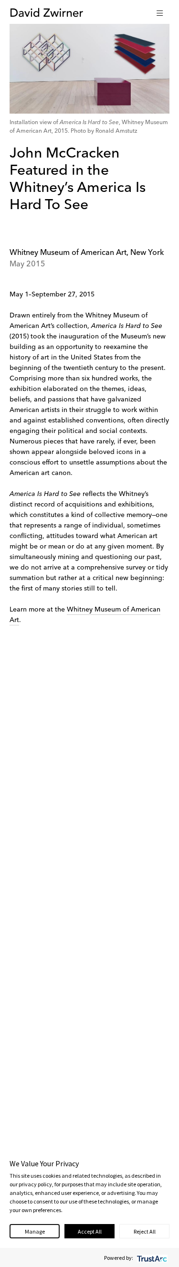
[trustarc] (151, 1258)
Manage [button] (35, 1231)
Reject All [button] (145, 1231)
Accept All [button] (90, 1231)
